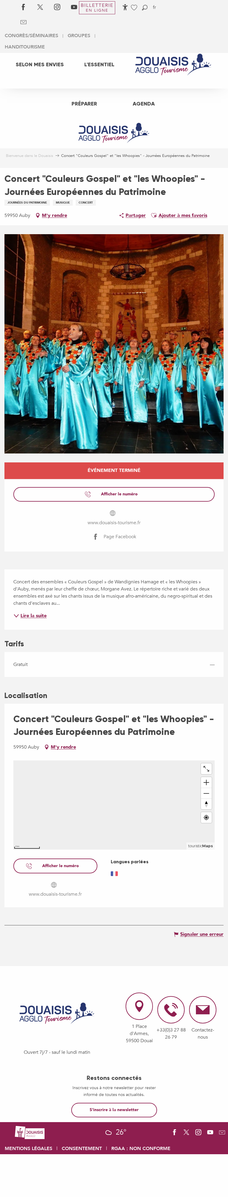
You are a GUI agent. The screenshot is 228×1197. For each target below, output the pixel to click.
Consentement (82, 1148)
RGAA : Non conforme (140, 1148)
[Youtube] (74, 7)
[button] (145, 7)
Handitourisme (25, 47)
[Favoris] (135, 7)
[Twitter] (40, 7)
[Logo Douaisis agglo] (30, 1132)
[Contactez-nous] (23, 22)
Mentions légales (28, 1148)
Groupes (79, 35)
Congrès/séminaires (31, 35)
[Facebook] (23, 7)
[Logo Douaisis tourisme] (57, 1013)
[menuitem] (40, 64)
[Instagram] (57, 7)
